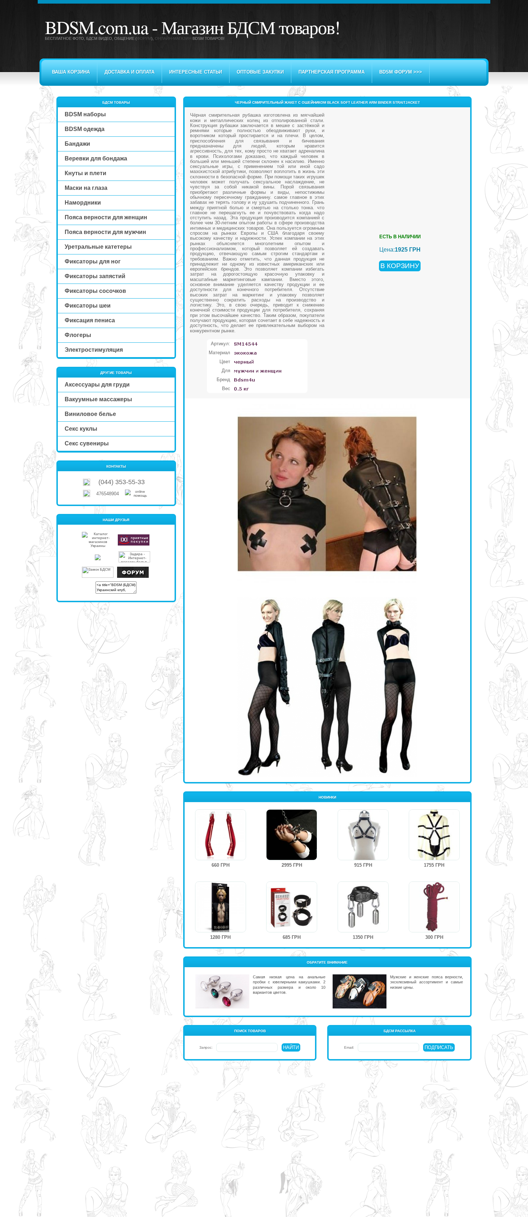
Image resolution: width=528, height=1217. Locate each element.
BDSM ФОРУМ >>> (400, 72)
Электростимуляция (94, 350)
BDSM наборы (85, 114)
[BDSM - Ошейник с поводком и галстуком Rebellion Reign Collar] (220, 930)
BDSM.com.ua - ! (192, 27)
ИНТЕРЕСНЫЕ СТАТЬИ (195, 72)
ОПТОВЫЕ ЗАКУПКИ (260, 72)
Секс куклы (81, 429)
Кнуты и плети (85, 173)
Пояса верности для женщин (106, 217)
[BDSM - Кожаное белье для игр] (363, 858)
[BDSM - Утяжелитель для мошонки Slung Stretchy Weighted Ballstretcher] (363, 930)
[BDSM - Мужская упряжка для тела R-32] (434, 858)
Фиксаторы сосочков (95, 291)
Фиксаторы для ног (93, 261)
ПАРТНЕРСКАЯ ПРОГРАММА (331, 72)
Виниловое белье (90, 414)
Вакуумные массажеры (98, 399)
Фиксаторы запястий (95, 276)
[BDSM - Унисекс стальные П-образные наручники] (291, 858)
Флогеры (78, 335)
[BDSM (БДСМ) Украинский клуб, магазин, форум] (133, 577)
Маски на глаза (86, 188)
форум (144, 38)
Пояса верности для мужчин (105, 232)
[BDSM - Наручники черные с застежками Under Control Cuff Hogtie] (291, 930)
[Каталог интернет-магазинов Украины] (98, 546)
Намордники (83, 203)
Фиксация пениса (90, 320)
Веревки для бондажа (96, 158)
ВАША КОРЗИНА (71, 72)
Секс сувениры (87, 443)
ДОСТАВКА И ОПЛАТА (129, 72)
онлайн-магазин (173, 38)
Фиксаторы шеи (88, 306)
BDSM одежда (85, 129)
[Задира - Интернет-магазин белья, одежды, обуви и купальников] (134, 561)
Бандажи (77, 144)
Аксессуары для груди (97, 385)
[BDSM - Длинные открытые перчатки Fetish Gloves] (220, 858)
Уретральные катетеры (98, 247)
